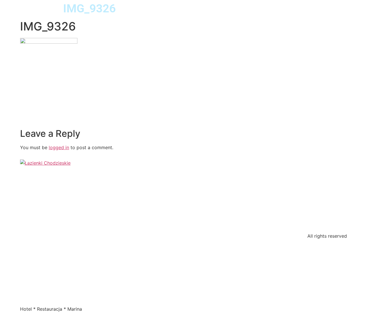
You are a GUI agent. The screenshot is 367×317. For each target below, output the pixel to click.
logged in (59, 147)
